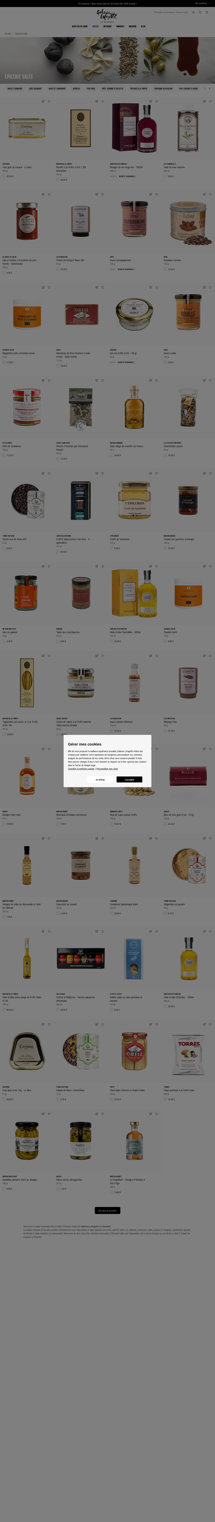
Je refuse (100, 779)
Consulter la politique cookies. (81, 768)
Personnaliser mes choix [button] (107, 768)
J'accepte (129, 779)
